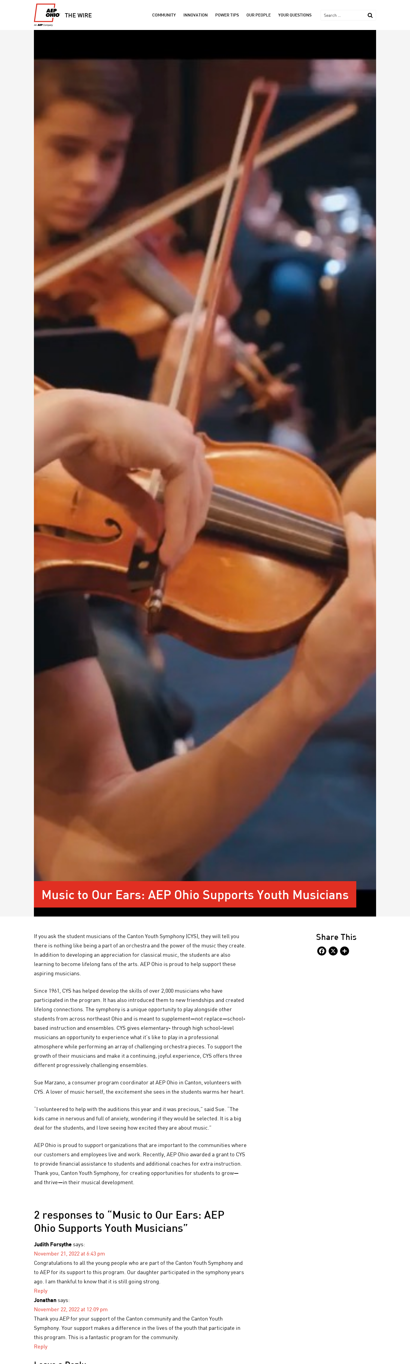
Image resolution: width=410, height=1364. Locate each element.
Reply (40, 1290)
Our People (258, 14)
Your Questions (295, 14)
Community (164, 14)
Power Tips (227, 14)
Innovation (195, 14)
